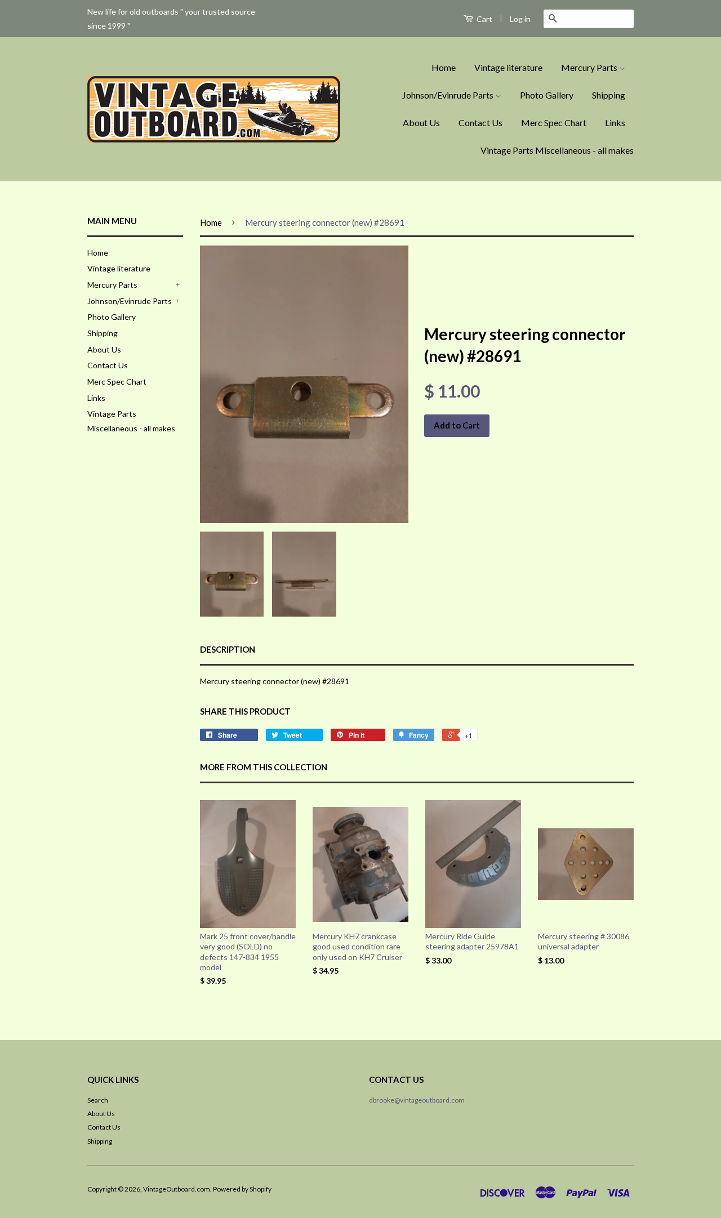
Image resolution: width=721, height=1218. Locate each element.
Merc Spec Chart (553, 122)
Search (97, 1100)
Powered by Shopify (242, 1189)
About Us (421, 122)
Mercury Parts (590, 67)
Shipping (608, 95)
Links (615, 122)
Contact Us (480, 122)
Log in (520, 19)
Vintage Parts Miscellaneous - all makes (557, 150)
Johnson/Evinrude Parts (448, 95)
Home (443, 67)
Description (227, 649)
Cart (483, 19)
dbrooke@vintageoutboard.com (417, 1100)
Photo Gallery (546, 95)
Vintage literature (508, 67)
